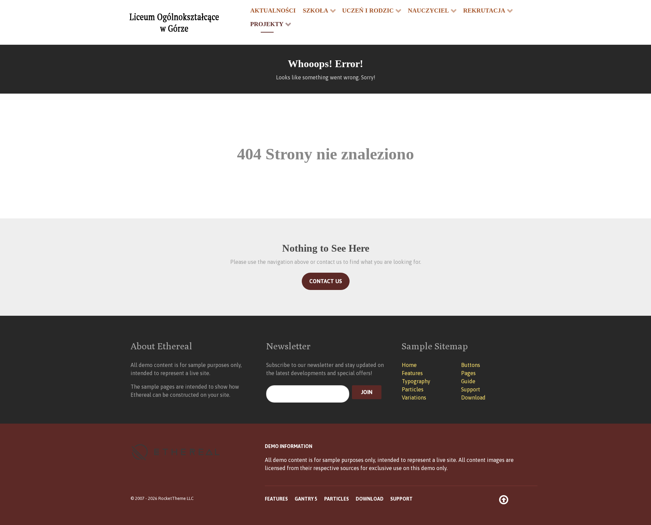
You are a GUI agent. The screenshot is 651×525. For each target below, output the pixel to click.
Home (409, 365)
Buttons (470, 365)
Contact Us (325, 281)
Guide (468, 381)
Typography (416, 381)
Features (412, 373)
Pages (468, 373)
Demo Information (288, 446)
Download (473, 397)
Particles (412, 389)
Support (470, 389)
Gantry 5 (306, 499)
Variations (414, 397)
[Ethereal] (183, 22)
